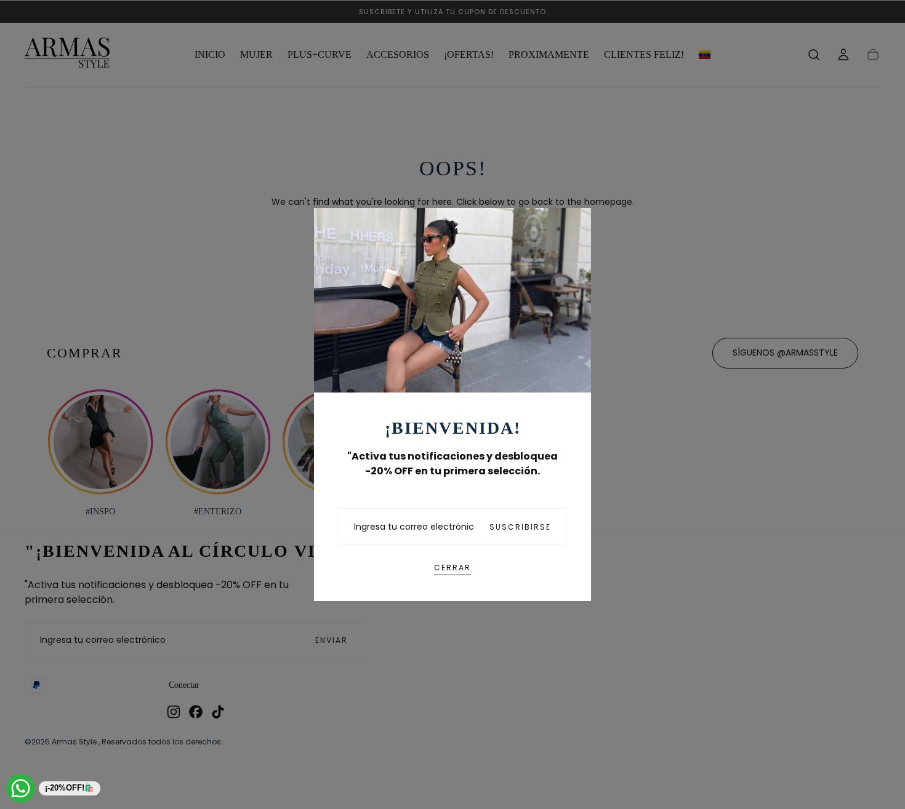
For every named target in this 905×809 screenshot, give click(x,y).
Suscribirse (520, 527)
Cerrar (452, 567)
